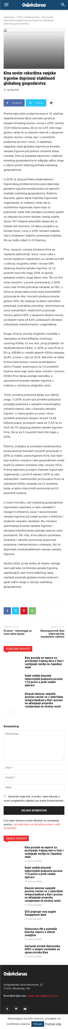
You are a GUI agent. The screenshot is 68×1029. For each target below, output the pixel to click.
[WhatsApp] (32, 610)
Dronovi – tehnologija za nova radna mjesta (18, 632)
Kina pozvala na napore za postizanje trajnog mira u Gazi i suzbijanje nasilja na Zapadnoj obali (44, 662)
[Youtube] (24, 1008)
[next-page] (11, 714)
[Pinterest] (24, 610)
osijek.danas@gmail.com (42, 995)
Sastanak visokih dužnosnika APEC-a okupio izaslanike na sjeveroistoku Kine (42, 949)
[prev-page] (6, 714)
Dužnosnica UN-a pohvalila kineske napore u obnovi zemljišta (41, 932)
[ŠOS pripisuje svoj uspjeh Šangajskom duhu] (13, 916)
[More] (51, 102)
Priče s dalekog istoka (28, 17)
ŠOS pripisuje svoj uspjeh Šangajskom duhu (40, 913)
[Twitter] (15, 610)
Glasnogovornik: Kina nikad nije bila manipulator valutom (52, 633)
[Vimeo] (16, 1008)
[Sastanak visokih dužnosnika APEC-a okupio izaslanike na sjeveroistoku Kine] (13, 951)
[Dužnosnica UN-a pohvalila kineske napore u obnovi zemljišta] (13, 933)
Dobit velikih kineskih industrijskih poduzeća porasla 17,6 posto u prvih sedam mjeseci (44, 680)
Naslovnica (9, 17)
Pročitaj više (53, 1024)
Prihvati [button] (38, 1024)
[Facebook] (7, 610)
